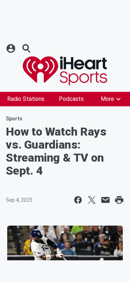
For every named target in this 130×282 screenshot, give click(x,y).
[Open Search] (26, 48)
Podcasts (71, 98)
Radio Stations (25, 98)
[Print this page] (119, 200)
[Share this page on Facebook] (78, 200)
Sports (14, 118)
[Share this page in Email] (105, 200)
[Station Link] (65, 70)
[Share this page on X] (92, 200)
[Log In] (11, 48)
